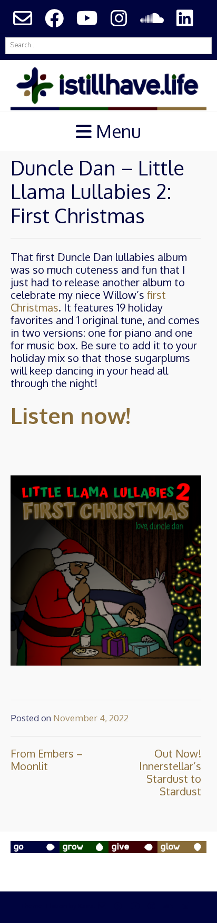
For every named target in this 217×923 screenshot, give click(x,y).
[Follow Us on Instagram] (119, 18)
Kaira (86, 905)
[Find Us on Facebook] (54, 18)
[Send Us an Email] (22, 18)
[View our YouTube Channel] (87, 18)
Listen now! (70, 415)
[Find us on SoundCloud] (152, 18)
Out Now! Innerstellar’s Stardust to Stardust (170, 772)
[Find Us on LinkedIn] (184, 18)
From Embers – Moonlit (47, 759)
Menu (116, 131)
